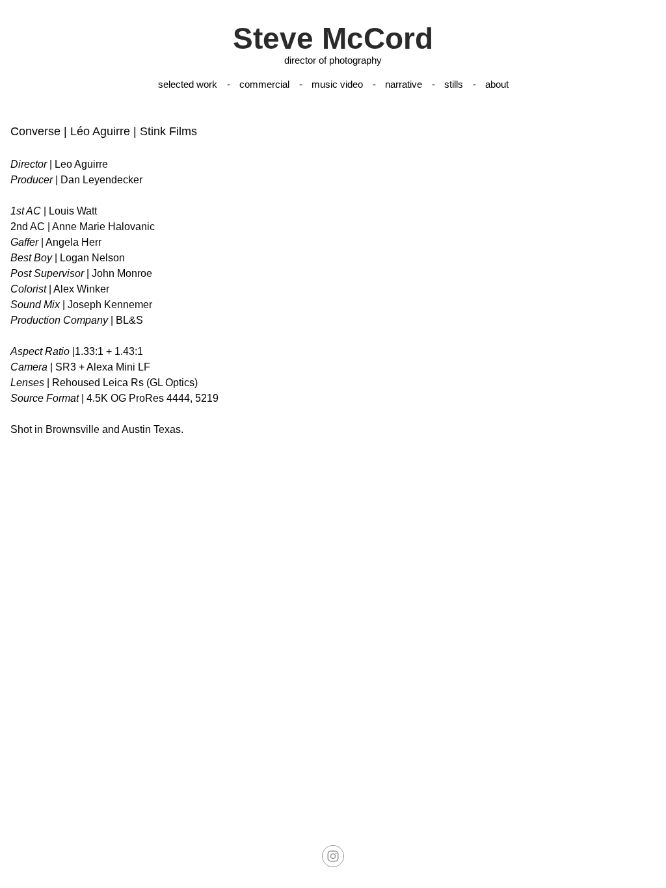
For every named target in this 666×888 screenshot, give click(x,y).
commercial (264, 84)
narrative (403, 84)
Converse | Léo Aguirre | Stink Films (103, 131)
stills (453, 84)
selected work (187, 84)
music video (337, 84)
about (497, 84)
